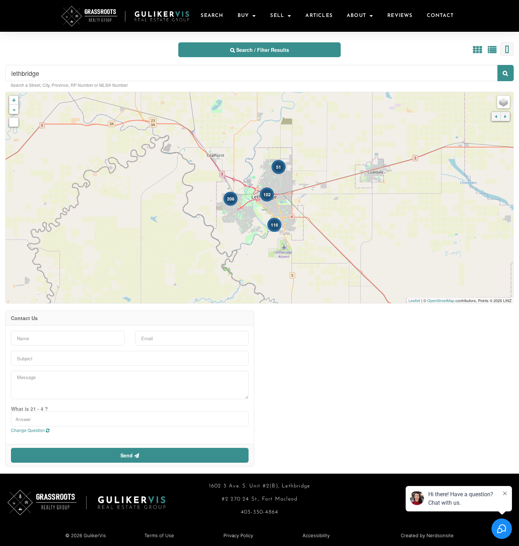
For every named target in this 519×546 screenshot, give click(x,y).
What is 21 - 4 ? (29, 409)
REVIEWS (399, 15)
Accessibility (316, 535)
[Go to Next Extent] (505, 116)
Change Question (28, 430)
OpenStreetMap (440, 300)
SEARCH (212, 15)
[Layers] (503, 102)
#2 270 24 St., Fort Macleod (259, 499)
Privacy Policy (238, 535)
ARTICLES (319, 15)
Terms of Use (159, 535)
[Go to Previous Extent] (496, 116)
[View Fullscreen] (13, 122)
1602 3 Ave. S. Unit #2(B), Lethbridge (259, 486)
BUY (243, 15)
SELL (277, 15)
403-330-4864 (259, 512)
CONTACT (440, 15)
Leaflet (414, 300)
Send (127, 455)
